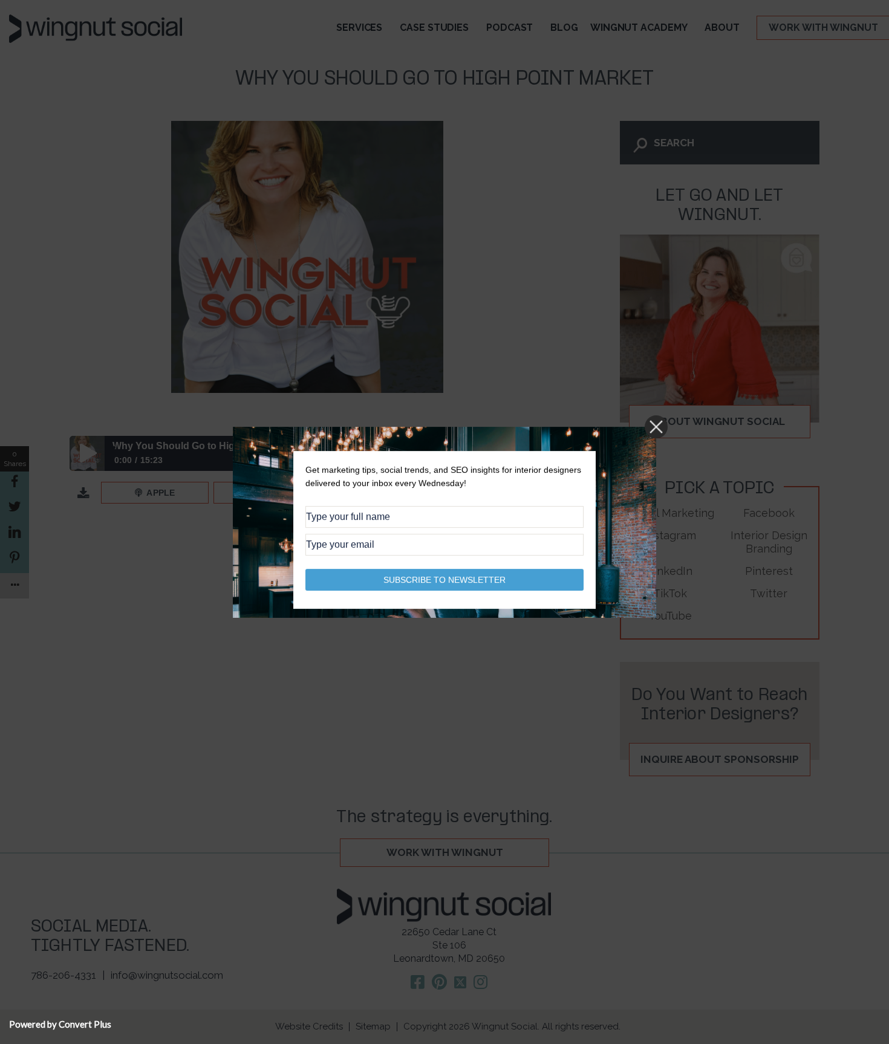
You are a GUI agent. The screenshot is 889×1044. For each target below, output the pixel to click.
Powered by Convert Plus (60, 1024)
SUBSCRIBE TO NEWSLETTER (444, 579)
